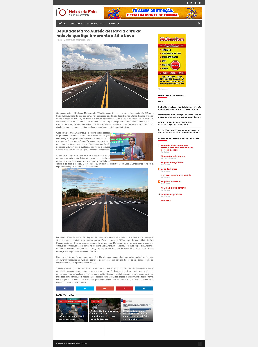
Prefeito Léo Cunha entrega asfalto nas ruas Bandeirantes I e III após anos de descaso (104, 315)
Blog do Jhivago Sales (172, 162)
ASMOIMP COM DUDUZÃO (173, 188)
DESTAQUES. (81, 40)
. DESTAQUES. (96, 301)
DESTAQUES (70, 40)
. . (124, 301)
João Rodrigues (169, 169)
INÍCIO (62, 23)
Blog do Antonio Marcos (173, 156)
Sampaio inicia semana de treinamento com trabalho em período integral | (177, 147)
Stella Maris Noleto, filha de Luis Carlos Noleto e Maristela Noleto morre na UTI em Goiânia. (179, 108)
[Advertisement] (180, 224)
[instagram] (200, 3)
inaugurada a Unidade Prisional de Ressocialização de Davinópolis (174, 123)
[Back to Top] (200, 344)
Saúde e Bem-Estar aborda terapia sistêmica (71, 317)
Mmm (161, 102)
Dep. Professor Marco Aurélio (176, 175)
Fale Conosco (96, 23)
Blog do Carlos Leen (171, 181)
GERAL (89, 40)
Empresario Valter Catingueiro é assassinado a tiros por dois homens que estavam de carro (180, 115)
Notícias (76, 23)
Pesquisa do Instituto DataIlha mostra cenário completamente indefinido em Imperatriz (136, 315)
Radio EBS (166, 200)
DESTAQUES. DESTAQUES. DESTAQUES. (72, 301)
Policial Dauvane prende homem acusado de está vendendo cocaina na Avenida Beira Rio (179, 131)
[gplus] (196, 3)
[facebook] (187, 3)
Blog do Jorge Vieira (171, 194)
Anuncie (114, 23)
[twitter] (191, 3)
